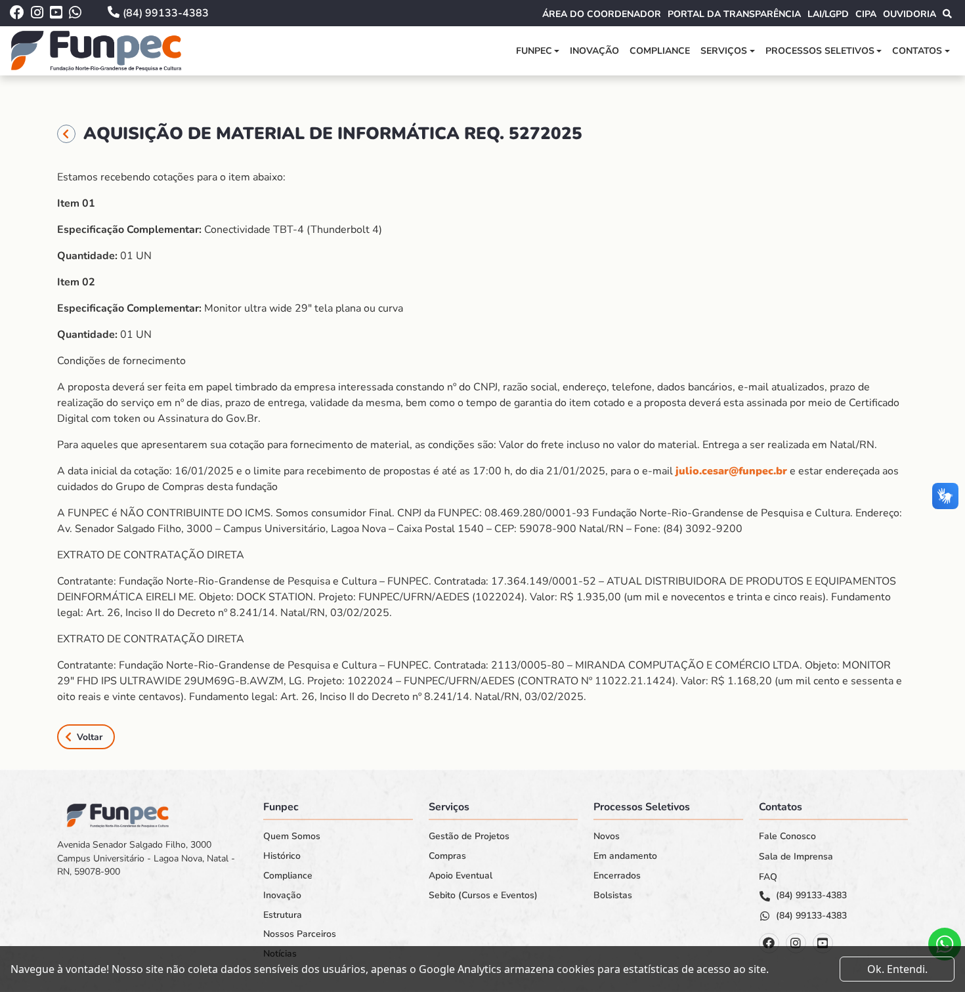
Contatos (917, 51)
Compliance (660, 51)
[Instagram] (796, 943)
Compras (447, 856)
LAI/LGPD (828, 14)
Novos (606, 836)
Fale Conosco (787, 836)
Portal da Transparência (734, 14)
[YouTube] (823, 943)
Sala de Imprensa (796, 857)
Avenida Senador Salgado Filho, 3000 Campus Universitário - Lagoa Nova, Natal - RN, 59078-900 (146, 858)
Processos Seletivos (819, 51)
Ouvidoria (909, 14)
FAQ (768, 877)
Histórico (282, 856)
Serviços (723, 51)
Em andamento (625, 856)
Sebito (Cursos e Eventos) (483, 895)
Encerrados (617, 876)
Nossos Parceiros (299, 934)
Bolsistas (612, 895)
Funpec (534, 51)
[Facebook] (769, 943)
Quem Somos (291, 836)
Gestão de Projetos (469, 836)
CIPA (865, 14)
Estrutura (282, 915)
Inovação (594, 51)
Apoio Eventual (460, 876)
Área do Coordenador (601, 14)
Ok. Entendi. (897, 969)
